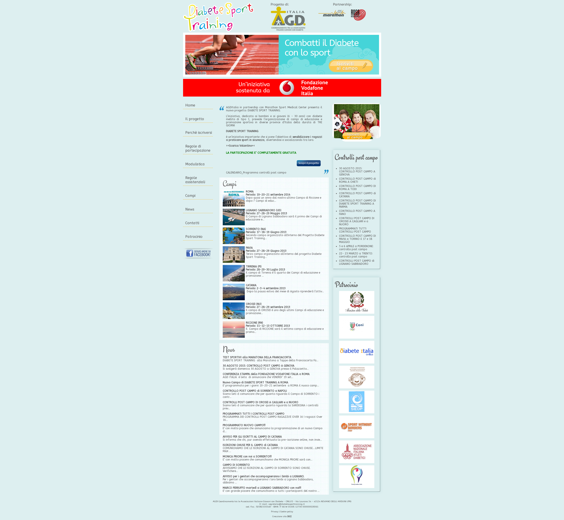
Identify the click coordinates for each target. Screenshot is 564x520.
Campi (190, 196)
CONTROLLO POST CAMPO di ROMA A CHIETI (357, 180)
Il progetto (194, 119)
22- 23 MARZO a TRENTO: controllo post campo (356, 255)
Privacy (274, 511)
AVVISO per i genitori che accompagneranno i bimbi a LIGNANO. (263, 476)
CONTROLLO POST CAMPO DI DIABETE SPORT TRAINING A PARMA (357, 203)
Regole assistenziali (195, 180)
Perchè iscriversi (198, 132)
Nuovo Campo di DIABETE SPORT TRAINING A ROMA (255, 382)
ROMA (250, 191)
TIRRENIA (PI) (254, 266)
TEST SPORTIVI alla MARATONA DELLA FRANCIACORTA (257, 357)
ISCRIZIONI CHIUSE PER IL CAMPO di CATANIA (250, 445)
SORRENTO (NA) (256, 229)
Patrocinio (193, 237)
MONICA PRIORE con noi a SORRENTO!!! (247, 456)
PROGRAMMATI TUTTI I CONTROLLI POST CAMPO (253, 413)
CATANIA (251, 285)
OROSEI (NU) (254, 304)
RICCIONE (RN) (254, 322)
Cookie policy (286, 511)
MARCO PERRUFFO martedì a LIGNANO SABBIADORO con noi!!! (262, 487)
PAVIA (249, 247)
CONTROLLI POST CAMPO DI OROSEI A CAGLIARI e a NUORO (260, 402)
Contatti (192, 223)
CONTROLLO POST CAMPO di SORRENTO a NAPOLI (255, 390)
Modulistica (195, 164)
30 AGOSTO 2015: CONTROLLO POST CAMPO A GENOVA (258, 365)
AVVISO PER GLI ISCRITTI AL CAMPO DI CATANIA (252, 436)
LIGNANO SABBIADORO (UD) (263, 210)
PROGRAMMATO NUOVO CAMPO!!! (244, 425)
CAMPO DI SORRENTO (236, 464)
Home (190, 105)
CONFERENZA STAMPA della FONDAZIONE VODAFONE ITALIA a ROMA (266, 374)
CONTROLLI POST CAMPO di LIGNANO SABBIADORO (356, 262)
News (189, 209)
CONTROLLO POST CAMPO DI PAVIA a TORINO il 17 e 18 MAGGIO (357, 239)
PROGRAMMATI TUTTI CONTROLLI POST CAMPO (355, 230)
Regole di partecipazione (197, 148)
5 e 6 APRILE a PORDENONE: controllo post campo (356, 248)
